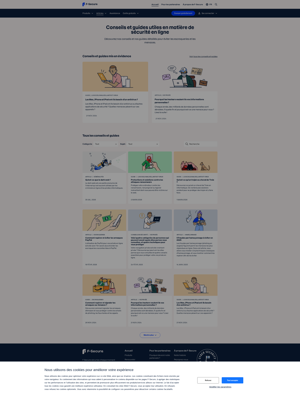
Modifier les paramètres (220, 387)
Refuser (208, 380)
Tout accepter (232, 380)
